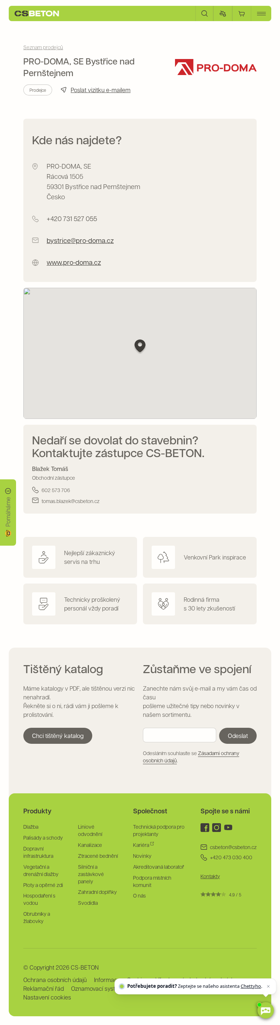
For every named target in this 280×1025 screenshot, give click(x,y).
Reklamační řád (43, 988)
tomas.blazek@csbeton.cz (71, 501)
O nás (139, 895)
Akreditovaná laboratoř (158, 866)
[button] (140, 347)
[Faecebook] (205, 827)
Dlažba (30, 826)
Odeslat (238, 735)
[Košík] (242, 13)
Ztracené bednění (98, 855)
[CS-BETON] (37, 13)
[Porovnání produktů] (223, 13)
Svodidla (88, 902)
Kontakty (210, 876)
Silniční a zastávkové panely (91, 873)
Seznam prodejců (43, 47)
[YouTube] (228, 827)
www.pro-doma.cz (74, 262)
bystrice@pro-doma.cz (80, 240)
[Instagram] (216, 827)
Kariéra (141, 844)
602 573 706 (56, 490)
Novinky (142, 855)
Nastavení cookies (47, 997)
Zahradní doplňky (97, 891)
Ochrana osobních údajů (55, 979)
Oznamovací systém (97, 988)
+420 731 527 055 (72, 218)
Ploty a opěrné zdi (43, 884)
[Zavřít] (268, 986)
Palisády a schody (43, 837)
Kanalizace (90, 844)
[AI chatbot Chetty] (265, 1010)
